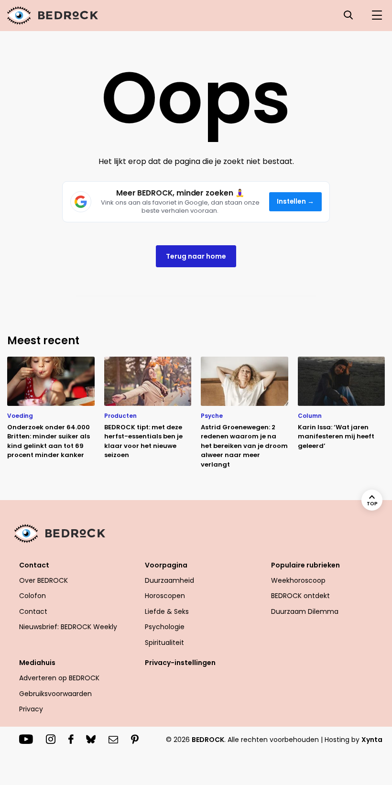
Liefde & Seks (167, 611)
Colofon (32, 595)
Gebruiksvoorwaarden (55, 693)
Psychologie (165, 627)
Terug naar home (196, 256)
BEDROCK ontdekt (300, 595)
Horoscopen (165, 595)
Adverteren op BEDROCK (59, 678)
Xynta (371, 739)
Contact (33, 611)
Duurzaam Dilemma (304, 611)
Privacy (31, 709)
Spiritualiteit (164, 642)
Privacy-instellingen (180, 662)
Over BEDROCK (43, 580)
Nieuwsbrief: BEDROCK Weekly (68, 627)
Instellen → (296, 201)
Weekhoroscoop (298, 580)
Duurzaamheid (169, 580)
